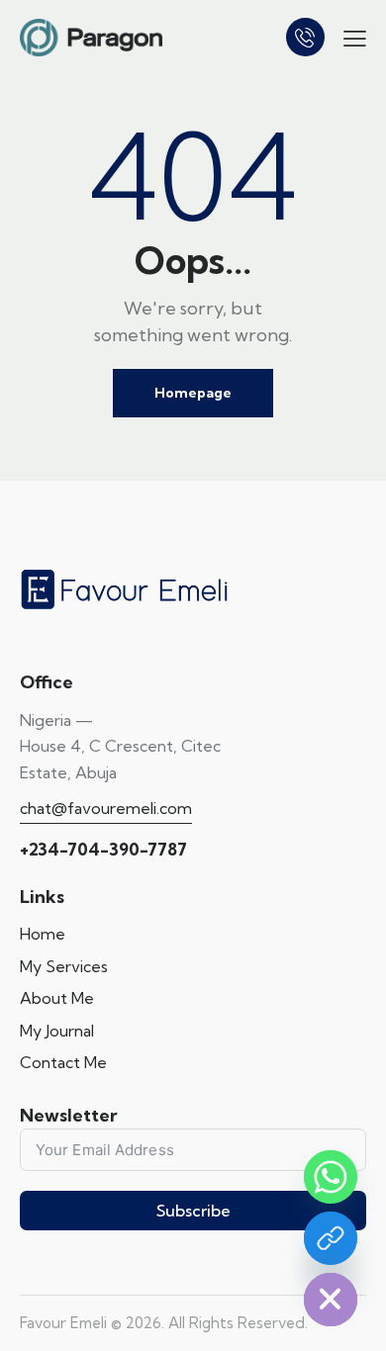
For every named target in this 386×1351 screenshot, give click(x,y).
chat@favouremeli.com (106, 808)
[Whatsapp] (330, 1177)
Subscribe (193, 1210)
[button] (354, 36)
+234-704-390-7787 (103, 849)
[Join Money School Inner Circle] (330, 1238)
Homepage (193, 393)
